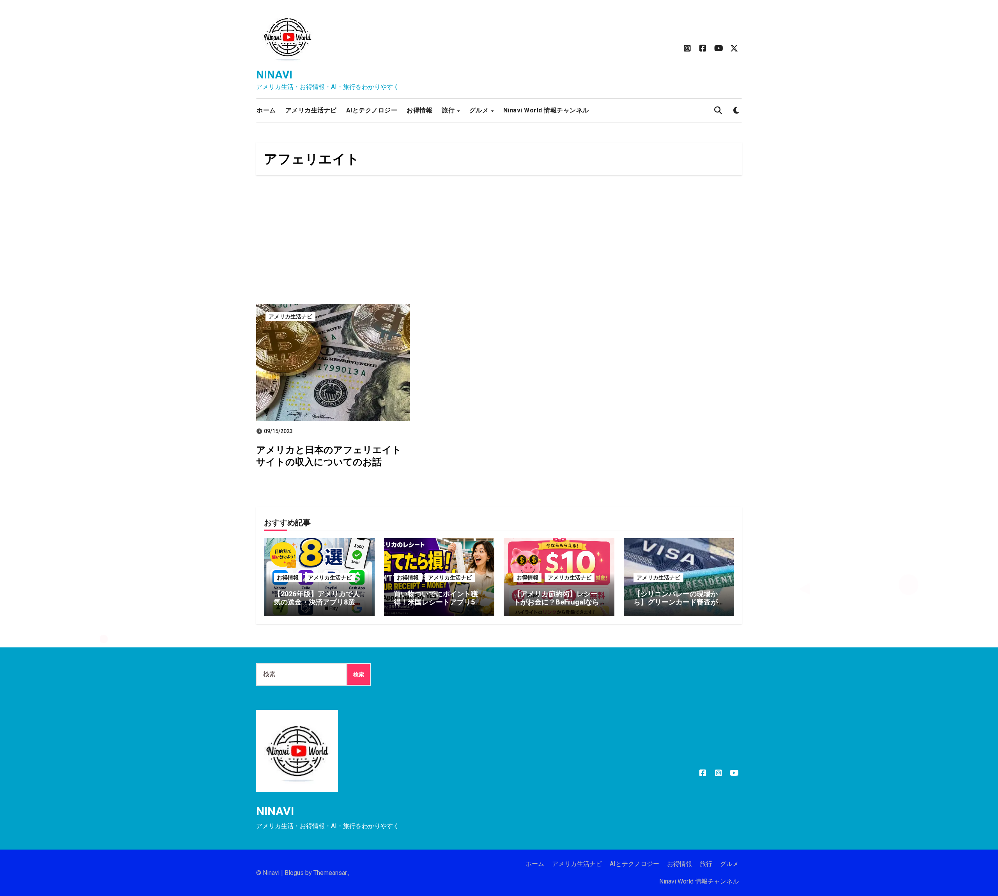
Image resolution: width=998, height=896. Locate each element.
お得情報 (419, 110)
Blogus (294, 872)
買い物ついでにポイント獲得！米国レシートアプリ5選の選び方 (438, 602)
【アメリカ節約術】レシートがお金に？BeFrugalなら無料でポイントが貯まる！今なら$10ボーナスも (556, 606)
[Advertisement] (499, 241)
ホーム (266, 110)
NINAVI (274, 74)
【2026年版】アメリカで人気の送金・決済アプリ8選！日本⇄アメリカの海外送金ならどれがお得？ (318, 606)
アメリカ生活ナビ (311, 110)
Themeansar (330, 872)
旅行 (449, 110)
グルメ (479, 110)
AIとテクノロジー (372, 110)
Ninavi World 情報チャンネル (546, 110)
